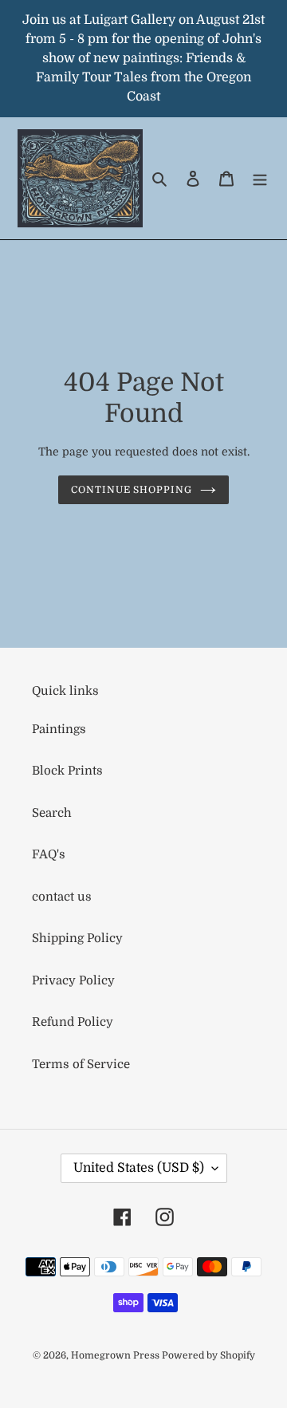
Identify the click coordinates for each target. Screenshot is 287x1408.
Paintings (59, 729)
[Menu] (260, 178)
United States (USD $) (138, 1168)
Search (52, 813)
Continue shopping (132, 489)
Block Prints (67, 770)
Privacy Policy (73, 980)
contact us (62, 896)
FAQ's (48, 854)
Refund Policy (72, 1022)
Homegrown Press (116, 1355)
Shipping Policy (77, 938)
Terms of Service (81, 1064)
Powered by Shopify (208, 1355)
